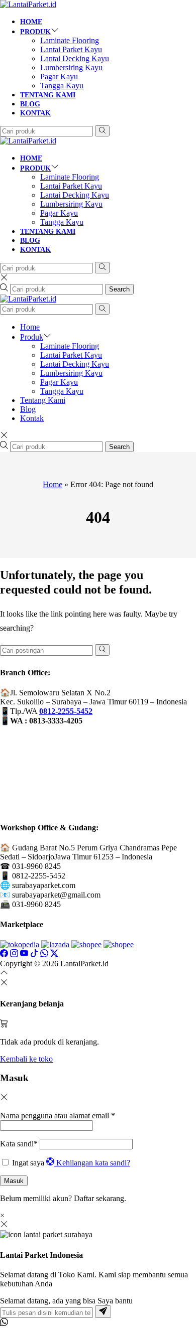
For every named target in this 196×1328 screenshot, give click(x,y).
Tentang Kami (47, 95)
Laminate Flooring (69, 40)
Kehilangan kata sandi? (93, 1162)
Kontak (35, 113)
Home (31, 22)
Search (119, 289)
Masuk (14, 1181)
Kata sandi (19, 1143)
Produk (35, 32)
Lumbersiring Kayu (71, 67)
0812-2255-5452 (65, 711)
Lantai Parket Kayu (71, 49)
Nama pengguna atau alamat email (57, 1115)
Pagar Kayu (59, 76)
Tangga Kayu (61, 85)
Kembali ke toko (26, 1059)
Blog (30, 104)
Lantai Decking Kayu (74, 58)
